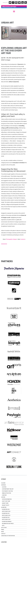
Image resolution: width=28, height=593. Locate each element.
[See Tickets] (14, 415)
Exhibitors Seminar (6, 521)
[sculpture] (14, 374)
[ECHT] (14, 358)
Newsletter (5, 2)
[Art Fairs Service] (14, 423)
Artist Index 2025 (6, 515)
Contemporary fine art (7, 489)
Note (3, 525)
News (2, 531)
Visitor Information (7, 499)
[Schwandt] (14, 382)
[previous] (3, 33)
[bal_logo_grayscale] (14, 466)
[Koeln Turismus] (14, 298)
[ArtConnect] (14, 452)
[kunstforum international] (14, 437)
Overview (3, 485)
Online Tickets (5, 505)
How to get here (6, 501)
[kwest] (14, 351)
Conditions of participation (8, 535)
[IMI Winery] (14, 459)
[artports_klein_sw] (14, 366)
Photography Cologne (11, 239)
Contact (3, 533)
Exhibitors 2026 (5, 509)
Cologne (3, 483)
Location (4, 487)
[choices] (14, 324)
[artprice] (14, 290)
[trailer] (14, 333)
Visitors (3, 497)
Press (2, 529)
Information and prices (8, 523)
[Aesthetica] (14, 400)
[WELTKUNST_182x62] (14, 445)
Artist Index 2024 (6, 519)
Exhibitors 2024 (5, 517)
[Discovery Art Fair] (14, 6)
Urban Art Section (6, 493)
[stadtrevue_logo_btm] (14, 283)
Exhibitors (3, 507)
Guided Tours (5, 503)
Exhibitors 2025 (5, 513)
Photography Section (7, 491)
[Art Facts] (14, 390)
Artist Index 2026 (6, 511)
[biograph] (14, 343)
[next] (25, 33)
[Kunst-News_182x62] (14, 408)
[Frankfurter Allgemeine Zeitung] (14, 268)
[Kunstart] (14, 308)
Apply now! (4, 527)
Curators (23, 239)
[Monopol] (14, 276)
